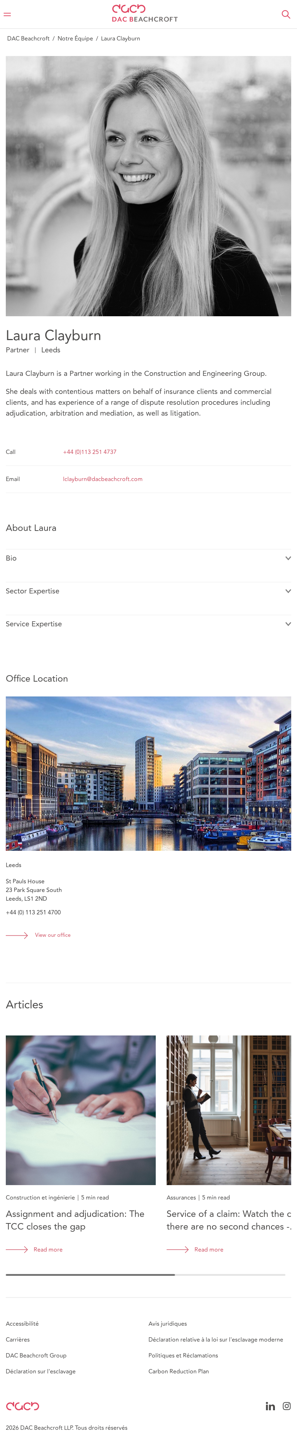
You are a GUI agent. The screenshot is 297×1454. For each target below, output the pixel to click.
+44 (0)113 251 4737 (90, 452)
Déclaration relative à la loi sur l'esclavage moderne (215, 1339)
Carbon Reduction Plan (178, 1371)
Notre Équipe (75, 38)
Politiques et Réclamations (183, 1355)
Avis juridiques (167, 1324)
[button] (286, 14)
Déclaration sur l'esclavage (41, 1371)
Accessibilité (22, 1324)
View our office (53, 935)
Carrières (18, 1339)
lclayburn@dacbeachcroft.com (103, 479)
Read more (48, 1249)
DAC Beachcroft (28, 38)
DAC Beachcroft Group (36, 1355)
